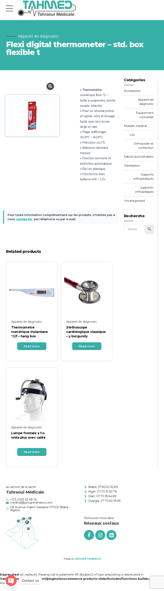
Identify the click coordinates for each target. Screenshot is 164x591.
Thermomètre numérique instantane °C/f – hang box (29, 331)
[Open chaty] (11, 580)
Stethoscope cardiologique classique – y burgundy (86, 331)
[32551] (86, 292)
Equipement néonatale (145, 115)
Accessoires (132, 91)
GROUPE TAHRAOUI (88, 558)
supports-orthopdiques (144, 190)
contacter (24, 219)
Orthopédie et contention (144, 146)
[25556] (31, 292)
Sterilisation (132, 165)
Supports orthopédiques (143, 176)
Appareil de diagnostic (38, 36)
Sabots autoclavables (138, 156)
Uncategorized (134, 201)
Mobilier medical (135, 126)
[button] (46, 86)
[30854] (31, 398)
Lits (132, 135)
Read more (32, 346)
